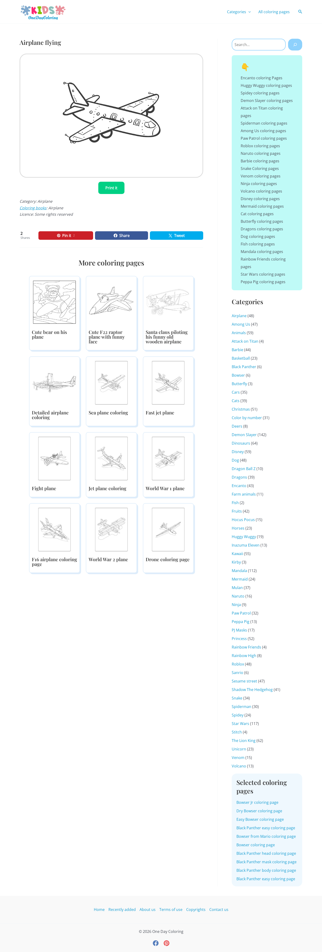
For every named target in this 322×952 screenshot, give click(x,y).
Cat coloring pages (257, 213)
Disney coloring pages (260, 198)
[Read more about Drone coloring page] (168, 529)
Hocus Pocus (243, 519)
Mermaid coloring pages (262, 206)
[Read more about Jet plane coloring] (111, 458)
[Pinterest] (166, 943)
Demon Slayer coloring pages (267, 100)
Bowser (238, 375)
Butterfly (239, 383)
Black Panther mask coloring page (266, 861)
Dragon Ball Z (244, 468)
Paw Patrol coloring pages (264, 138)
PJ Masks (239, 630)
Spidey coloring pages (260, 93)
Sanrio (237, 672)
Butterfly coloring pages (262, 221)
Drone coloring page (168, 559)
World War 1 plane (165, 488)
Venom (238, 757)
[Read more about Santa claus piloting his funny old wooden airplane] (168, 301)
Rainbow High (244, 655)
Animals (239, 332)
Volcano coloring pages (261, 191)
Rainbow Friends (246, 647)
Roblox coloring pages (260, 145)
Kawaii (237, 553)
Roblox (238, 664)
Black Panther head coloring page (266, 853)
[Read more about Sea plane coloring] (111, 382)
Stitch (237, 732)
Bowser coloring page (255, 844)
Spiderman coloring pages (264, 123)
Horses (238, 528)
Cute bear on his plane (49, 334)
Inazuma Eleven (246, 545)
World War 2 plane (108, 559)
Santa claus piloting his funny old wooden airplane (167, 337)
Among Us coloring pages (263, 130)
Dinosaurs (241, 443)
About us (148, 909)
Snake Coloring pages (260, 168)
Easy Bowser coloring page (260, 819)
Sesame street (244, 681)
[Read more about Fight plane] (54, 458)
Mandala (239, 570)
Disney (238, 451)
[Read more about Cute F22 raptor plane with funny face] (111, 301)
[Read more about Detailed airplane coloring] (54, 382)
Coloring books (33, 208)
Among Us (241, 324)
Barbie (237, 349)
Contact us (218, 909)
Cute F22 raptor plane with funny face (106, 337)
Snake (237, 698)
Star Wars (240, 723)
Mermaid (240, 579)
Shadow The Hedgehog (252, 689)
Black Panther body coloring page (266, 870)
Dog (235, 460)
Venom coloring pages (261, 176)
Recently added (122, 909)
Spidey (238, 715)
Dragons (239, 477)
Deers (237, 426)
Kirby (236, 562)
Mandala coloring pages (262, 251)
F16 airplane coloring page (54, 561)
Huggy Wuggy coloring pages (266, 85)
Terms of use (170, 909)
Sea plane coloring (108, 412)
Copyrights (196, 909)
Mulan (237, 587)
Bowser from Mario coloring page (266, 836)
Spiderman (241, 706)
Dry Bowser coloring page (259, 810)
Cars (236, 392)
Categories (236, 11)
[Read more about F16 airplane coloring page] (54, 529)
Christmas (241, 409)
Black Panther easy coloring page (265, 827)
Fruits (237, 511)
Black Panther (244, 366)
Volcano (239, 766)
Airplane (239, 315)
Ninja (236, 604)
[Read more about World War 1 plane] (168, 458)
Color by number (247, 417)
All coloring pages (274, 11)
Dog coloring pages (258, 236)
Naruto (238, 596)
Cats (235, 400)
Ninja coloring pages (259, 183)
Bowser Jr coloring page (257, 802)
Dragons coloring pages (262, 229)
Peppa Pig (240, 621)
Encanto (239, 485)
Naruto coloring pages (261, 153)
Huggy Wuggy (244, 536)
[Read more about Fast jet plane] (168, 382)
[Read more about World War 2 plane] (111, 529)
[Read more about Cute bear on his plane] (54, 301)
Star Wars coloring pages (263, 274)
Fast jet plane (160, 412)
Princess (239, 638)
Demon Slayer (244, 434)
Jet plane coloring (107, 488)
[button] (248, 11)
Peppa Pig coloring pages (263, 281)
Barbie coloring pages (260, 161)
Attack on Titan (245, 341)
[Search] (295, 45)
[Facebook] (156, 943)
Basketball (241, 358)
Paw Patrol (241, 613)
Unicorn (239, 749)
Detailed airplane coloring (50, 414)
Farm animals (244, 494)
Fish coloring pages (258, 244)
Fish (235, 502)
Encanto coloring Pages (261, 77)
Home (99, 909)
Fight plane (44, 488)
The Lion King (244, 740)
